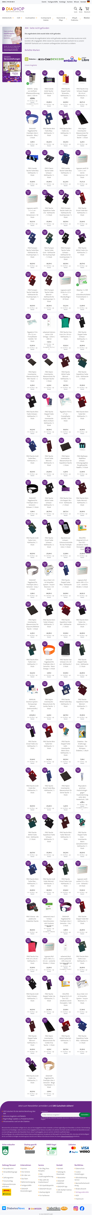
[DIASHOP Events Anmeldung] (12, 68)
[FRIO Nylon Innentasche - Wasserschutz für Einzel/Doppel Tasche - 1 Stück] (82, 128)
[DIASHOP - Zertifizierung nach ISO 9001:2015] (9, 1150)
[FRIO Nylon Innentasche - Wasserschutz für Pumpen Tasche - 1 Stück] (49, 372)
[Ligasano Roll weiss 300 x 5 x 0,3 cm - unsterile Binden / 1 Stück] (49, 955)
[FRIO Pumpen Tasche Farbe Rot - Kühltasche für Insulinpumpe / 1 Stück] (32, 291)
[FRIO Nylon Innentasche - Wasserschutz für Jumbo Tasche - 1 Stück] (49, 700)
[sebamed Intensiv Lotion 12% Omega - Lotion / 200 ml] (49, 332)
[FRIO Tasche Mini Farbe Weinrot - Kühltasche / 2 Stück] (65, 835)
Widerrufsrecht (81, 1189)
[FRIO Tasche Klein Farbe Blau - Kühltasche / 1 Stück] (32, 878)
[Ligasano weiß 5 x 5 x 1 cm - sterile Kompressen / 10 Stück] (32, 208)
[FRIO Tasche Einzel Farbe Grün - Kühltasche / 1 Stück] (65, 878)
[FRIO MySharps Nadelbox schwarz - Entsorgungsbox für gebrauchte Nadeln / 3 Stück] (82, 457)
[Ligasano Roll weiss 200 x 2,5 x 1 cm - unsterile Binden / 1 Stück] (82, 580)
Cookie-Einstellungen (79, 1173)
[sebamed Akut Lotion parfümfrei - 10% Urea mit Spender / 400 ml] (65, 955)
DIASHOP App (62, 1186)
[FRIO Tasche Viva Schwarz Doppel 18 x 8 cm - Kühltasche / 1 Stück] (82, 89)
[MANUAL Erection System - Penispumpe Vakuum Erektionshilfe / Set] (32, 700)
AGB (77, 1195)
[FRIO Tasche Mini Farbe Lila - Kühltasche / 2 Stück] (65, 128)
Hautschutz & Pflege (61, 19)
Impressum (80, 1199)
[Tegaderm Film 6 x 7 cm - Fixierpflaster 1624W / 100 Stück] (65, 414)
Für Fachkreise (44, 1195)
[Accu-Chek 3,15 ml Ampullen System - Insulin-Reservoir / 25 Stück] (49, 580)
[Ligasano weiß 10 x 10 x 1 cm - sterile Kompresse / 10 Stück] (82, 168)
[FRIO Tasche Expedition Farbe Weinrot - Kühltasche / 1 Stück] (82, 700)
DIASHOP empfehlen (60, 1182)
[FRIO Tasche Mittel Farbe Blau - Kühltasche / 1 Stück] (65, 700)
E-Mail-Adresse (44, 1111)
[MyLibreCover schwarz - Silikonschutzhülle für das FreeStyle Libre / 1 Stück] (65, 539)
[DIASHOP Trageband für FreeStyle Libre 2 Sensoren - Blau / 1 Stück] (32, 128)
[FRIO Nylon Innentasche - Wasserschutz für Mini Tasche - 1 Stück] (32, 372)
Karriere (70, 2)
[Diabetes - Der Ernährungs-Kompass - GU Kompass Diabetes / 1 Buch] (82, 743)
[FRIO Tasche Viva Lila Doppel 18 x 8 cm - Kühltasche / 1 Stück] (65, 498)
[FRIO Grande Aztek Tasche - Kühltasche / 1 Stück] (49, 89)
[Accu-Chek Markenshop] (44, 59)
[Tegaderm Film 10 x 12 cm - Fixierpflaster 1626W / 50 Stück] (32, 332)
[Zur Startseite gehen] (13, 9)
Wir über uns (25, 1175)
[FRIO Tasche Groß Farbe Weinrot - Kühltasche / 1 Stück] (49, 878)
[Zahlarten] (79, 1150)
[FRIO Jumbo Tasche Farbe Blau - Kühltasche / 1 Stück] (65, 168)
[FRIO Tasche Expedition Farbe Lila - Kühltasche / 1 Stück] (49, 208)
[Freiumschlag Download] (12, 40)
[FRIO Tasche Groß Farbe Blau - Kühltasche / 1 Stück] (32, 457)
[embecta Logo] (70, 59)
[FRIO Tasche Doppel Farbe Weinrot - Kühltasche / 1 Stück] (32, 1036)
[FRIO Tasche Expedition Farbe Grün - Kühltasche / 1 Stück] (82, 372)
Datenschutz (80, 1168)
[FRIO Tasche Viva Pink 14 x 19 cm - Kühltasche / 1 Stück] (32, 955)
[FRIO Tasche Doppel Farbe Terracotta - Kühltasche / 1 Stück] (65, 89)
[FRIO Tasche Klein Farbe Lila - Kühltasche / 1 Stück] (82, 620)
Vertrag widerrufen (82, 1192)
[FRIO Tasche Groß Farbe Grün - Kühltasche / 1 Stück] (32, 539)
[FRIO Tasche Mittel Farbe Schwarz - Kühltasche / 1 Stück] (49, 498)
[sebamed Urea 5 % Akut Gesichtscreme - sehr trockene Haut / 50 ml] (49, 916)
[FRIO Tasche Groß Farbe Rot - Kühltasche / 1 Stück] (32, 789)
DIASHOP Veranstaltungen (26, 1190)
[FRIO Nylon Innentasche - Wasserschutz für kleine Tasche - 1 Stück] (65, 789)
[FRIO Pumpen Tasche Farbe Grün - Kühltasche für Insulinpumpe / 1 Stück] (49, 249)
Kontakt (83, 2)
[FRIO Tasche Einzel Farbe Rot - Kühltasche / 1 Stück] (82, 208)
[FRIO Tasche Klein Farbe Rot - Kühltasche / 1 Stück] (82, 414)
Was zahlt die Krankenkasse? (43, 1181)
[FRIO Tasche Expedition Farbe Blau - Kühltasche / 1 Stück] (82, 1036)
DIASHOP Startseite (32, 43)
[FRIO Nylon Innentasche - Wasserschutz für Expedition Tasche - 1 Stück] (65, 457)
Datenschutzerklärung (67, 1136)
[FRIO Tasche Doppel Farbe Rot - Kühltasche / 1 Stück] (82, 916)
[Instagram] (76, 1208)
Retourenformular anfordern (9, 1185)
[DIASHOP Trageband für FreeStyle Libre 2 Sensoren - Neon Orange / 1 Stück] (49, 660)
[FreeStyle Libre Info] (83, 59)
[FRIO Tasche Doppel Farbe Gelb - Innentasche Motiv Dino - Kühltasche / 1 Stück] (65, 743)
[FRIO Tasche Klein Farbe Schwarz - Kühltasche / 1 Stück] (49, 620)
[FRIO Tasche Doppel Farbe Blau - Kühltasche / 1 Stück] (65, 580)
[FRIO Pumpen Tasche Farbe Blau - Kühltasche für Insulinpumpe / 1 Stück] (32, 249)
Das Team (24, 1179)
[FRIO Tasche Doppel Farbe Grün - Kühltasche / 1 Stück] (82, 660)
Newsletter (61, 1177)
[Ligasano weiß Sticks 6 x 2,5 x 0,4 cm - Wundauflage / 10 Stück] (65, 291)
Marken (87, 18)
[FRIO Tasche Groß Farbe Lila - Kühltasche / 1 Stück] (32, 1077)
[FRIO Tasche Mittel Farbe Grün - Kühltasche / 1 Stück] (32, 835)
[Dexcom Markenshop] (57, 59)
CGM (18, 18)
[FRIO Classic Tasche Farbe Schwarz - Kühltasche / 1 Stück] (49, 168)
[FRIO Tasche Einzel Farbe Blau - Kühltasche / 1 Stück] (49, 789)
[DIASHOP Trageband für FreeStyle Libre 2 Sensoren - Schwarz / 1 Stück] (32, 498)
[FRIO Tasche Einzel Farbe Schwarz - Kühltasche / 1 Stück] (49, 539)
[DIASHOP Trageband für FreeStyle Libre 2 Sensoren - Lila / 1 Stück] (65, 916)
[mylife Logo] (31, 59)
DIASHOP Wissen (45, 1189)
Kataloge (62, 2)
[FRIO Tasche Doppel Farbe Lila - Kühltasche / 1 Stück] (49, 995)
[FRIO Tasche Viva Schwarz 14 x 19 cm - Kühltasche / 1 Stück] (65, 660)
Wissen (76, 2)
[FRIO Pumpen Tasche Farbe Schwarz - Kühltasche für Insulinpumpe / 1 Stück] (65, 249)
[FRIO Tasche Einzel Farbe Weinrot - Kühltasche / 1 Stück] (49, 457)
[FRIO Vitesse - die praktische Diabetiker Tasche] (32, 916)
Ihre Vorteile (25, 1172)
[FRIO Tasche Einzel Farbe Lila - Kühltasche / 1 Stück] (32, 743)
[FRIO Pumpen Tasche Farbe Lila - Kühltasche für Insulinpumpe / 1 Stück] (65, 208)
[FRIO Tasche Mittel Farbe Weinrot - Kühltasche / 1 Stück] (65, 372)
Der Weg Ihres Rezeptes (43, 1169)
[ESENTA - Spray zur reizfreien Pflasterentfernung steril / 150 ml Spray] (32, 89)
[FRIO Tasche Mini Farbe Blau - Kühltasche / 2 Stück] (49, 128)
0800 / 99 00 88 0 (8, 2)
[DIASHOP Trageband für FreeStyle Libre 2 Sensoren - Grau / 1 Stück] (32, 580)
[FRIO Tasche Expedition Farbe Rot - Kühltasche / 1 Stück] (65, 620)
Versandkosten (8, 1168)
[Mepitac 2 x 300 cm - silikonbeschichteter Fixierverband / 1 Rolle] (82, 291)
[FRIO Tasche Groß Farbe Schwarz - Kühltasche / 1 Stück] (32, 995)
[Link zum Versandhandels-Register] (51, 1151)
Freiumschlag (8, 1181)
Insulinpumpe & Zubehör (46, 19)
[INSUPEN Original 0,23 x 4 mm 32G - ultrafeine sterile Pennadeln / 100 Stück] (82, 539)
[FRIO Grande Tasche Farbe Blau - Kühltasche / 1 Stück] (32, 168)
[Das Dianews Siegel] (31, 1150)
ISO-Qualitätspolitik (46, 1185)
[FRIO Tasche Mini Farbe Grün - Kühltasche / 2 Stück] (32, 660)
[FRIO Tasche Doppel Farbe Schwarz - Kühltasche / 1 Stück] (82, 332)
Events (44, 2)
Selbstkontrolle (7, 18)
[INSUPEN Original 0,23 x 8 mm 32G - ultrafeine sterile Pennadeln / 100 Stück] (65, 995)
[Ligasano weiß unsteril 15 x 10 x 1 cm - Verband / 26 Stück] (82, 878)
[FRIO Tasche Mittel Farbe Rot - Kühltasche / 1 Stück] (65, 1036)
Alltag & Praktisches (74, 19)
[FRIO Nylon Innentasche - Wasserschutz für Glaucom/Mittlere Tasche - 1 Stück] (32, 620)
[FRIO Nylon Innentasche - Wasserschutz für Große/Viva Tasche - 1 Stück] (49, 1036)
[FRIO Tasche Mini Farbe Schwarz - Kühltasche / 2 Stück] (32, 414)
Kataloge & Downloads (61, 1173)
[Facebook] (82, 1208)
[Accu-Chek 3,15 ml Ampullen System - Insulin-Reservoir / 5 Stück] (82, 995)
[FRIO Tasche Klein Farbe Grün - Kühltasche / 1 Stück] (82, 955)
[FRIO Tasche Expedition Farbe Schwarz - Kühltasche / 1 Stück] (49, 835)
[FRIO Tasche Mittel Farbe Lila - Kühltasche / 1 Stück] (82, 249)
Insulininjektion (30, 18)
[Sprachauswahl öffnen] (88, 1)
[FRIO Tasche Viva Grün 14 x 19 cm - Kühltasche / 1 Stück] (65, 332)
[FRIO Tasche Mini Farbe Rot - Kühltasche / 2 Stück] (49, 743)
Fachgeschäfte (53, 2)
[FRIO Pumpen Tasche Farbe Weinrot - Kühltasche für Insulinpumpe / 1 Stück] (49, 291)
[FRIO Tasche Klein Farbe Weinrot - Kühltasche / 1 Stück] (82, 498)
